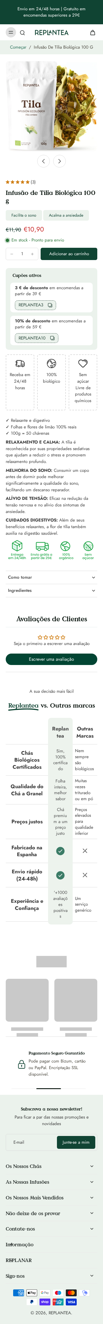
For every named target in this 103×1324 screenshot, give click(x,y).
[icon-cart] (91, 32)
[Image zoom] (51, 105)
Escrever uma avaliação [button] (51, 659)
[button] (69, 254)
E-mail (18, 1142)
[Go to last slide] (43, 161)
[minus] (11, 254)
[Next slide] (59, 161)
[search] (22, 32)
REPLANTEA (60, 1313)
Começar (18, 47)
